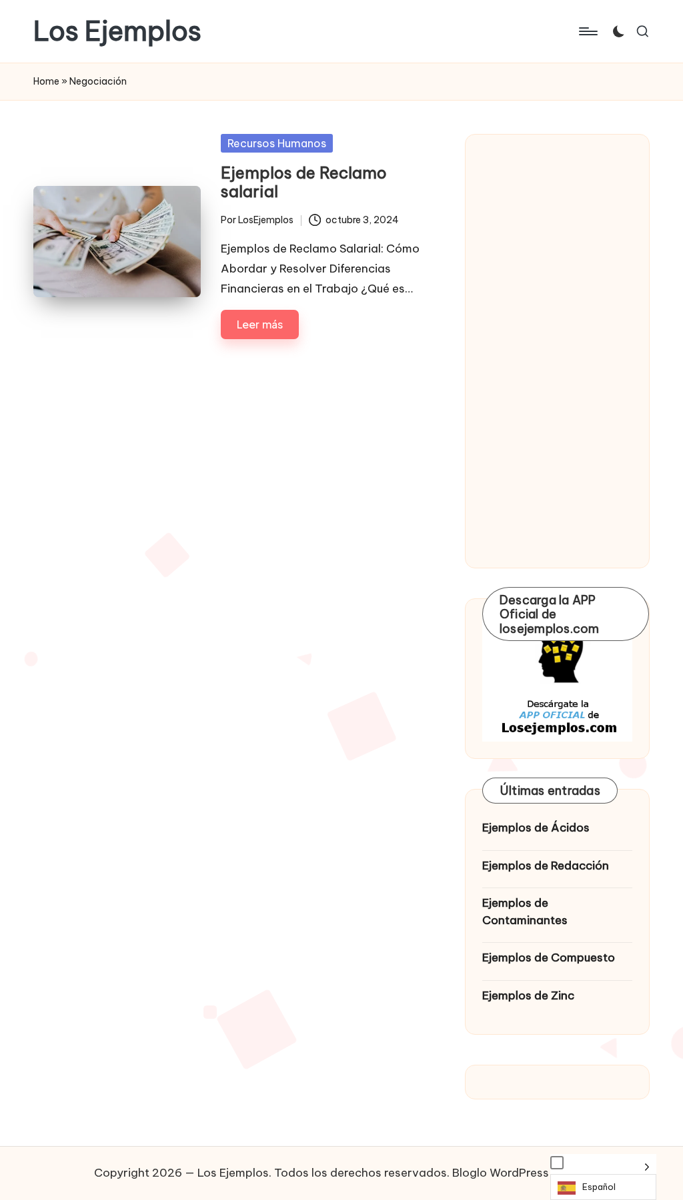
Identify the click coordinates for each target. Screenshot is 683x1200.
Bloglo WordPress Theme (521, 1172)
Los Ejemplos (117, 31)
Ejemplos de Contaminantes (525, 911)
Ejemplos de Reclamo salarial (304, 182)
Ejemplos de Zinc (528, 995)
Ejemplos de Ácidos (536, 827)
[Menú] (587, 31)
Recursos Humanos (276, 143)
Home (46, 81)
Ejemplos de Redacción (545, 865)
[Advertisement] (557, 351)
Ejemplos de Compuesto (548, 957)
